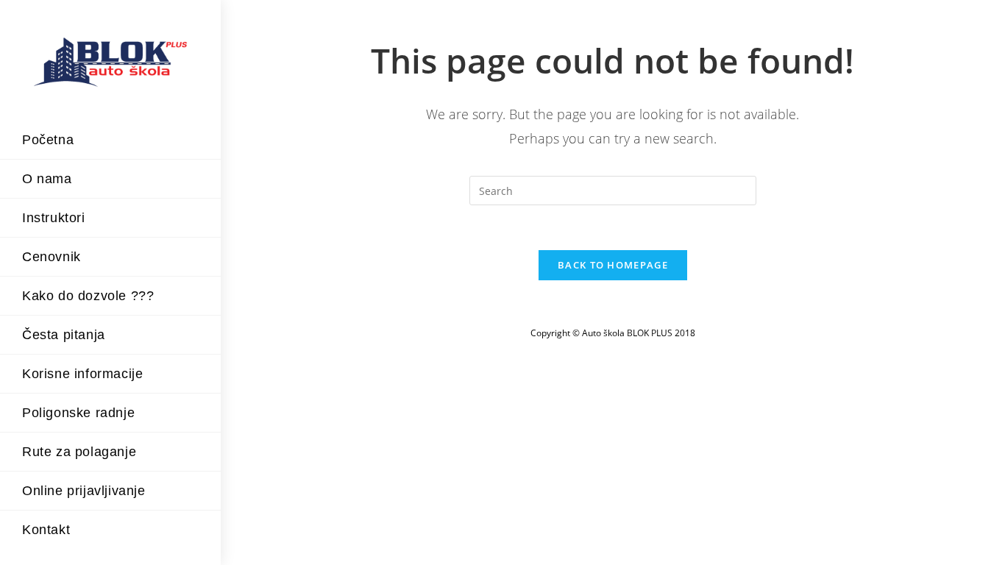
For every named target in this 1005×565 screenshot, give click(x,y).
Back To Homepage (613, 264)
